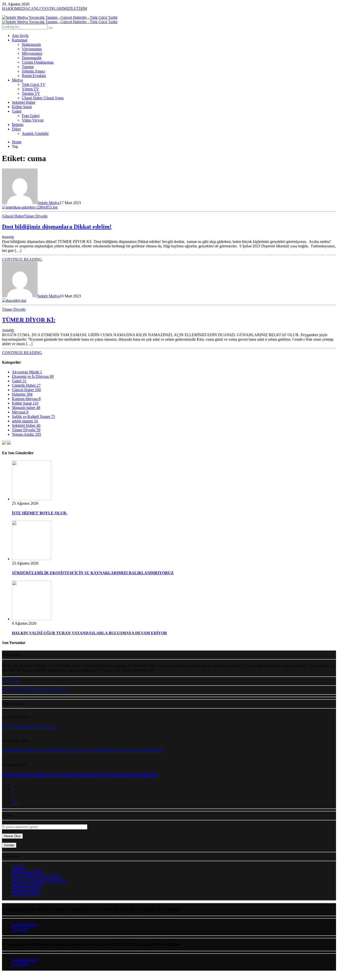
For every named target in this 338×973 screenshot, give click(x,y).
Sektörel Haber (23, 102)
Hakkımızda (31, 44)
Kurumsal (19, 40)
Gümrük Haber (26, 385)
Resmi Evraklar (34, 75)
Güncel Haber (13, 216)
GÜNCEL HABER (27, 872)
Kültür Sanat (22, 107)
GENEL (18, 867)
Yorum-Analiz (26, 434)
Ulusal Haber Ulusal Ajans (43, 98)
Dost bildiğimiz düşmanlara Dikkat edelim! (57, 226)
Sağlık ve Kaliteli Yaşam (33, 416)
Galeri (17, 111)
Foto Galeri (31, 116)
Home (17, 142)
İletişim (17, 124)
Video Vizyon (33, 120)
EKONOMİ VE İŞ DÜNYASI (36, 876)
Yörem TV (30, 89)
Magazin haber (26, 407)
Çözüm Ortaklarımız (38, 62)
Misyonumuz (32, 53)
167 (15, 802)
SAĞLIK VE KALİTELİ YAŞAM (39, 880)
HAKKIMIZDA (25, 925)
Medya (17, 80)
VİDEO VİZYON (26, 889)
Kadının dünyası (26, 399)
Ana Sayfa (20, 35)
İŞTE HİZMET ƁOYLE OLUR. (39, 513)
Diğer (16, 129)
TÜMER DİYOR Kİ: (28, 320)
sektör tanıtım (25, 421)
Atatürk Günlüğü (35, 133)
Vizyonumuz (32, 49)
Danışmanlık (32, 58)
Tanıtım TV (31, 93)
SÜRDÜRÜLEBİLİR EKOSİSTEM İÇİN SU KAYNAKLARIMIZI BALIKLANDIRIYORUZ (93, 573)
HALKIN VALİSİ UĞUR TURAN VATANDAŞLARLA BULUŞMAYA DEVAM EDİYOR (89, 633)
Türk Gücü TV (34, 84)
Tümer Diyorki (36, 216)
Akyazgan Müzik (27, 372)
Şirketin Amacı (33, 71)
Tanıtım (28, 67)
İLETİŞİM (20, 929)
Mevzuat (20, 412)
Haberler (22, 394)
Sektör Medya (49, 203)
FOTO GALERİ (25, 894)
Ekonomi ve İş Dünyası (33, 376)
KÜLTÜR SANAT (27, 885)
